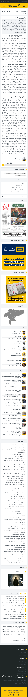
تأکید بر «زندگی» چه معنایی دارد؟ (14, 338)
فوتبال (24, 13)
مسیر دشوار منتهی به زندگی (15, 355)
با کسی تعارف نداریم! (17, 409)
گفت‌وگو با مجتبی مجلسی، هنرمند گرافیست (13, 394)
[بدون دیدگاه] (7, 11)
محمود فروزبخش (18, 336)
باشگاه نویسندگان (22, 670)
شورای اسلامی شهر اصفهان (20, 663)
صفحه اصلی (23, 11)
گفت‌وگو (22, 371)
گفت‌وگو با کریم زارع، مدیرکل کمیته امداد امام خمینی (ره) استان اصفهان (12, 381)
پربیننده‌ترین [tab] (23, 593)
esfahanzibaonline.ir (14, 689)
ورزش (18, 11)
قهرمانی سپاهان (8, 173)
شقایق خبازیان (18, 353)
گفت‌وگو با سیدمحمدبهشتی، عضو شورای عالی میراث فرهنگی (12, 412)
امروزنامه (21, 200)
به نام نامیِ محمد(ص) (16, 333)
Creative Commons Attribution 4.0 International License (16, 691)
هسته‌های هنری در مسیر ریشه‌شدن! (13, 421)
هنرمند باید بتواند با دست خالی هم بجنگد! (12, 396)
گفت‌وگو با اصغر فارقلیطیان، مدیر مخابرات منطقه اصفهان (12, 400)
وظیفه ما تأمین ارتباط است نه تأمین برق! (12, 403)
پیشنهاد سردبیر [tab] (14, 593)
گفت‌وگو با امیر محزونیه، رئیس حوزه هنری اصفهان (11, 418)
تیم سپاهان (23, 173)
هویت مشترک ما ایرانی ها (16, 344)
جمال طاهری (19, 346)
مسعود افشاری (18, 158)
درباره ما (24, 654)
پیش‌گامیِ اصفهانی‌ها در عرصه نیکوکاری (13, 384)
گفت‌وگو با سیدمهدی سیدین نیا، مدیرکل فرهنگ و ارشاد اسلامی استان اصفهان (12, 431)
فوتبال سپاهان (16, 173)
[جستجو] (2, 196)
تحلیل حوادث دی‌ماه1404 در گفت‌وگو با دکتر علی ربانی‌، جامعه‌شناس (12, 387)
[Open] (24, 5)
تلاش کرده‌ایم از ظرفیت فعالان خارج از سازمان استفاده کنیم (12, 427)
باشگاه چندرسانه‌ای (22, 671)
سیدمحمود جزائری (17, 331)
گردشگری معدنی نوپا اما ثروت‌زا (15, 365)
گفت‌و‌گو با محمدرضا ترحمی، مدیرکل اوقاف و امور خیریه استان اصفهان (12, 406)
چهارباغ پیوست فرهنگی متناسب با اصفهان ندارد (12, 349)
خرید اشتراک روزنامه (21, 673)
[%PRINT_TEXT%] (9, 11)
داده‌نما (22, 567)
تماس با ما (23, 652)
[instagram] (6, 1)
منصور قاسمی (18, 363)
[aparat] (2, 1)
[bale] (11, 695)
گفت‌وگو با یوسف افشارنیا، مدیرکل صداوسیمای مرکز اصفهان (11, 424)
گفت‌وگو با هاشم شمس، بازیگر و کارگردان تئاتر (12, 374)
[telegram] (4, 1)
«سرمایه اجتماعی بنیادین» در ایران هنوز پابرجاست (13, 391)
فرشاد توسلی (19, 341)
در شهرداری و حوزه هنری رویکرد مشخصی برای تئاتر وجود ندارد (11, 377)
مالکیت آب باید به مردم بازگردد (15, 415)
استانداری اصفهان (22, 661)
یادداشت (21, 328)
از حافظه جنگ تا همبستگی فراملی (14, 360)
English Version (22, 655)
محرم (24, 175)
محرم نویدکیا (19, 175)
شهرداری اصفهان (22, 664)
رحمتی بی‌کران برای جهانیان (13, 587)
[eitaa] (8, 1)
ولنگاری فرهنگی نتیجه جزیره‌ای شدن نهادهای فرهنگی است (12, 435)
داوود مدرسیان (18, 358)
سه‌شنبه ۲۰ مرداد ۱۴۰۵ (20, 572)
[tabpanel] (14, 607)
